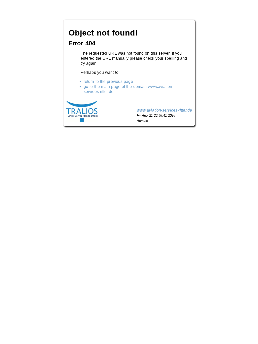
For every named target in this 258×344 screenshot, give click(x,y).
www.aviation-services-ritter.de (164, 110)
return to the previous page (108, 81)
